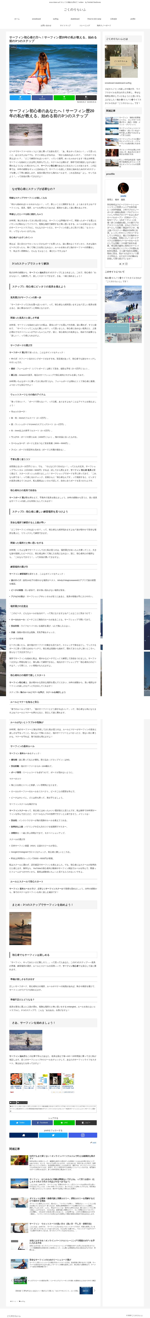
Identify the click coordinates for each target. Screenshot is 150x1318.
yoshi (123, 196)
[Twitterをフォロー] (53, 1135)
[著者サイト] (23, 1135)
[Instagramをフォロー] (83, 1135)
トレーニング (23, 1102)
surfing (13, 1102)
